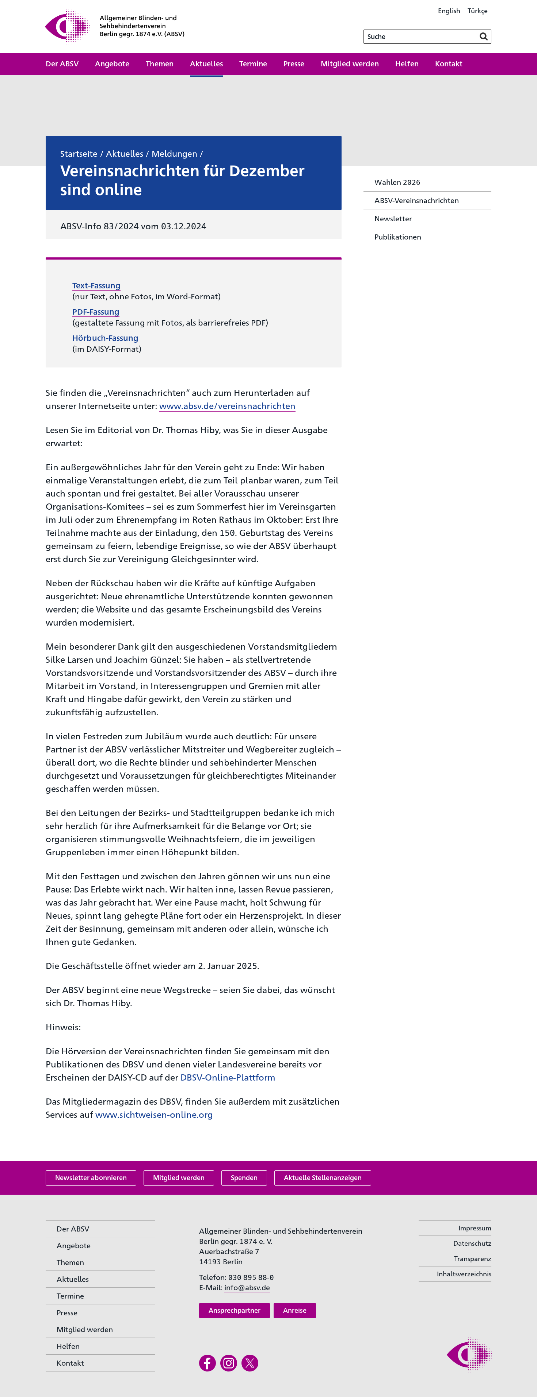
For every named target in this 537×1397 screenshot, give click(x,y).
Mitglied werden (179, 1177)
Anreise (294, 1310)
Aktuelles (124, 153)
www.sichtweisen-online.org (154, 1114)
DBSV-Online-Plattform (227, 1077)
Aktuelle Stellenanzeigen (323, 1177)
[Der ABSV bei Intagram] (228, 1363)
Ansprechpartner (234, 1310)
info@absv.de (247, 1287)
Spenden (244, 1177)
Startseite (79, 153)
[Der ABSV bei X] (249, 1363)
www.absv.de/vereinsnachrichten (227, 405)
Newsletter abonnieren (91, 1177)
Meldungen (174, 153)
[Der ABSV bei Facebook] (207, 1363)
